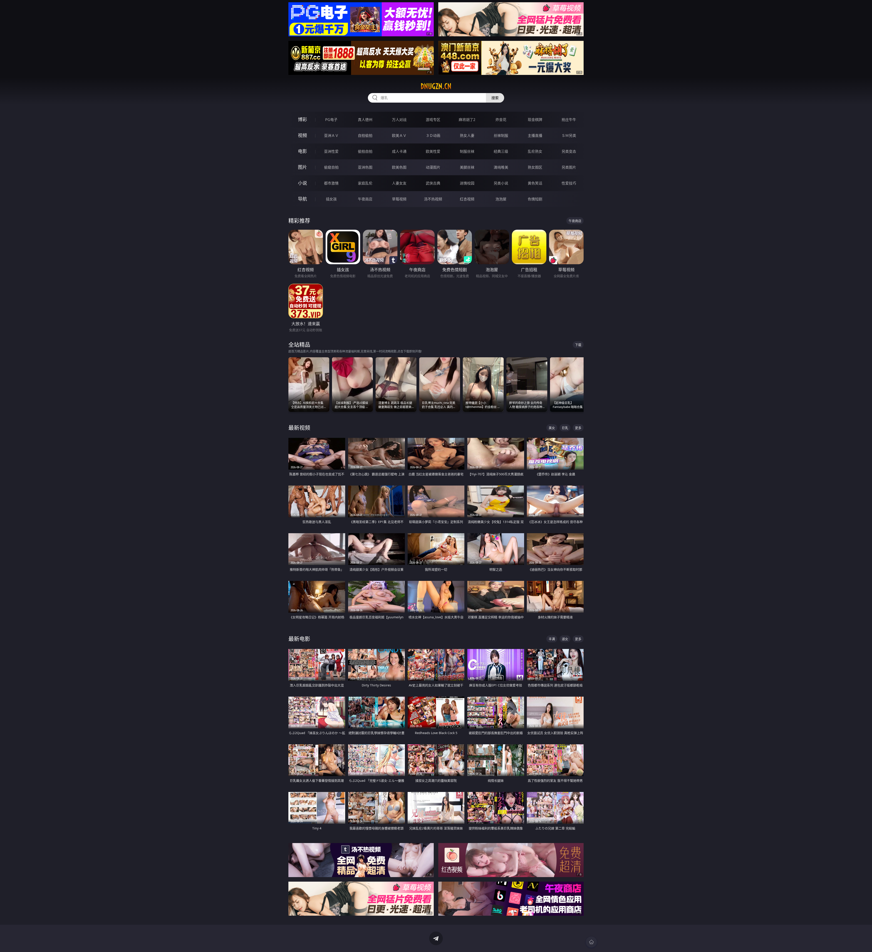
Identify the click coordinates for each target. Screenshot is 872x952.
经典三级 (501, 151)
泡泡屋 (500, 199)
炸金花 (500, 119)
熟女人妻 (467, 135)
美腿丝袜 (467, 167)
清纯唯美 (501, 167)
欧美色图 (399, 167)
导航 (302, 199)
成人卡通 (399, 151)
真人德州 (365, 119)
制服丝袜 (467, 151)
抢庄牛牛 (569, 119)
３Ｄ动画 (433, 135)
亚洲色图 (365, 167)
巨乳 (565, 428)
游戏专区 (433, 119)
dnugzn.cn (436, 86)
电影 (302, 151)
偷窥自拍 (331, 167)
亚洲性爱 (331, 151)
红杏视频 (467, 199)
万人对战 (399, 119)
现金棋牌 (535, 119)
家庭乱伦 (365, 183)
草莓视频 (399, 199)
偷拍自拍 (365, 151)
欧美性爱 (433, 151)
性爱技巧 (569, 183)
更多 (578, 428)
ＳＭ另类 (569, 135)
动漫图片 (433, 167)
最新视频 (299, 427)
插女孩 (331, 199)
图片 (302, 167)
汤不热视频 (433, 199)
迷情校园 (467, 183)
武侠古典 (433, 183)
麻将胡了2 (467, 119)
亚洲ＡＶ (331, 135)
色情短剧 (535, 199)
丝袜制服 (501, 135)
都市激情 (331, 183)
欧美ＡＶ (399, 135)
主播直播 (535, 135)
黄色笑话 (535, 183)
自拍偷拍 (365, 135)
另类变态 (569, 151)
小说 (302, 183)
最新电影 (299, 638)
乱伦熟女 (535, 151)
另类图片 (569, 167)
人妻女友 (399, 183)
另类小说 (501, 183)
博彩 (302, 119)
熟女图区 (535, 167)
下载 (578, 345)
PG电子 (331, 119)
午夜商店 (365, 199)
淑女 (565, 639)
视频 (302, 135)
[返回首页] (591, 942)
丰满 (552, 639)
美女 (552, 428)
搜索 (495, 97)
